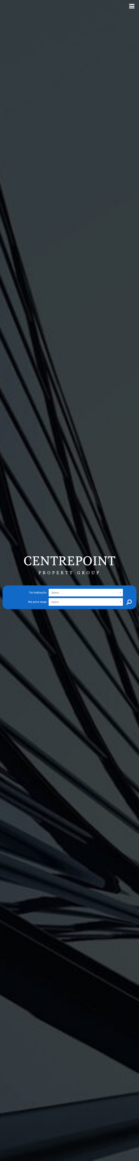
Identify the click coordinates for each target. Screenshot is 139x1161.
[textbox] (86, 592)
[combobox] (86, 592)
